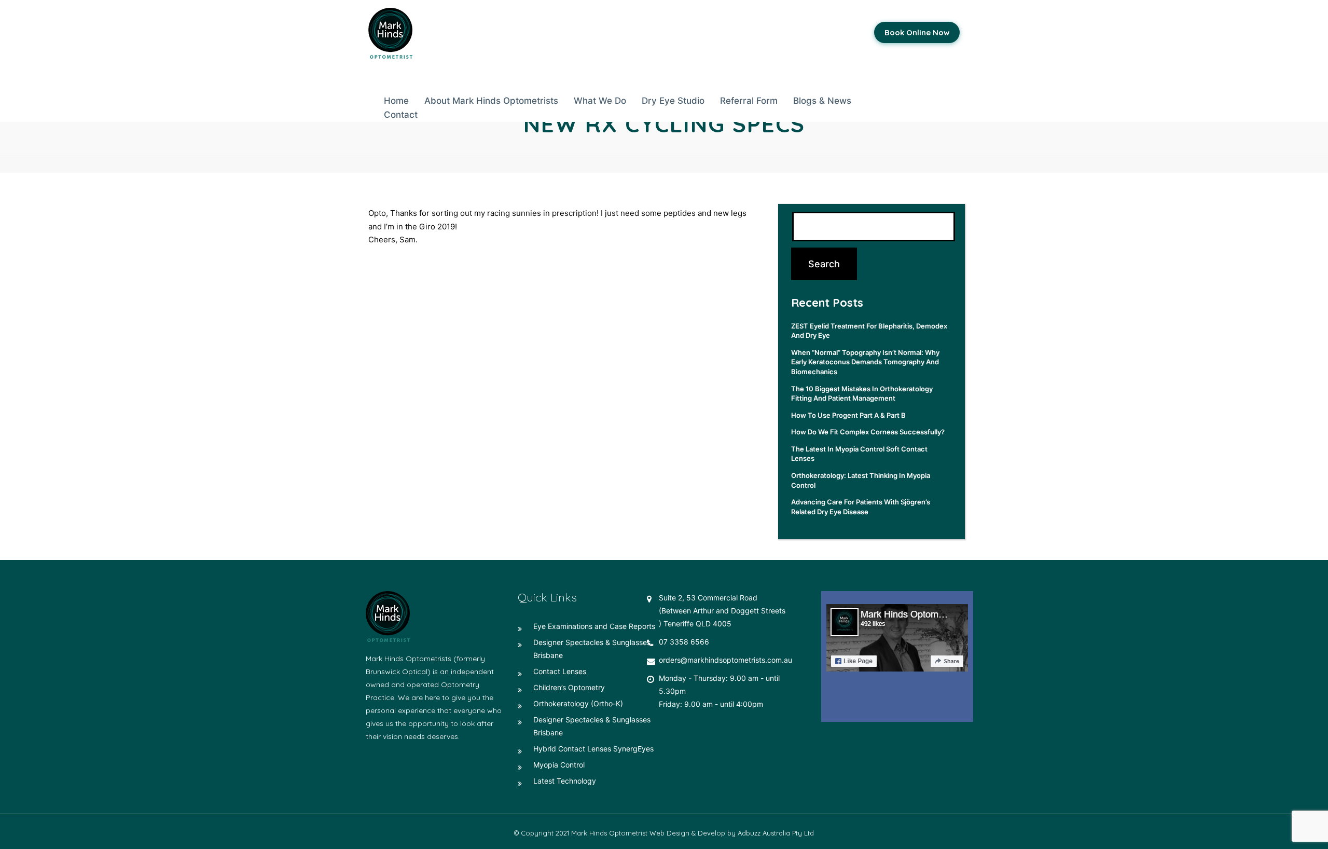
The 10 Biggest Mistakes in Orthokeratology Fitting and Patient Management (862, 394)
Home (396, 100)
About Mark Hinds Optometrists (491, 100)
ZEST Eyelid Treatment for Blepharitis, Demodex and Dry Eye (869, 331)
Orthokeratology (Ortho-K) (578, 703)
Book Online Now (917, 32)
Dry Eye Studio (673, 100)
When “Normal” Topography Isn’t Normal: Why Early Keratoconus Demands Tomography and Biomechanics (865, 362)
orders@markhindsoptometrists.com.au (725, 659)
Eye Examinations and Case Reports (594, 626)
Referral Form (749, 100)
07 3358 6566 (684, 641)
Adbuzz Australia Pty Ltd (776, 833)
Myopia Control (559, 764)
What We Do (600, 100)
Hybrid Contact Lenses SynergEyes (593, 748)
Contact (401, 114)
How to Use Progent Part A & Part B (848, 415)
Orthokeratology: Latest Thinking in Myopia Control (860, 480)
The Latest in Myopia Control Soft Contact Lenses (859, 454)
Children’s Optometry (569, 687)
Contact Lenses (559, 671)
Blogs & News (822, 100)
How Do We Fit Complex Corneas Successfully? (868, 432)
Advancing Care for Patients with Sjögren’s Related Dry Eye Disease (860, 507)
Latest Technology (564, 780)
